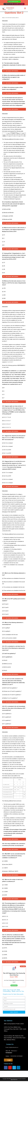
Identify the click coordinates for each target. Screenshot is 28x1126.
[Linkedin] (18, 1067)
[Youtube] (10, 1067)
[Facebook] (6, 1067)
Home (3, 17)
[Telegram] (14, 1067)
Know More (14, 985)
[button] (25, 8)
